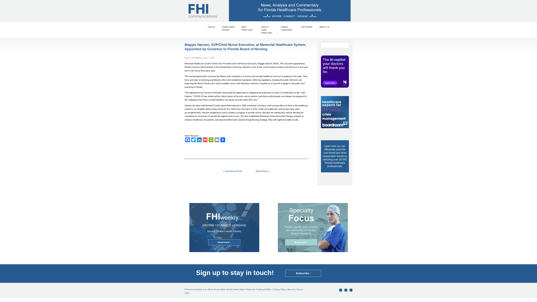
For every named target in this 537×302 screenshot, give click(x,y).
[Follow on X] (345, 290)
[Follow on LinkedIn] (351, 290)
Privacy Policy (280, 289)
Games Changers (286, 28)
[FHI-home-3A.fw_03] (224, 251)
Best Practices (247, 28)
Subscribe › (303, 273)
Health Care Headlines (266, 30)
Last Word (306, 27)
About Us (324, 27)
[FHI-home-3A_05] (313, 251)
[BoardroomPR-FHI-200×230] (335, 127)
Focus (211, 27)
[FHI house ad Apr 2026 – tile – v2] (335, 171)
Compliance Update (228, 28)
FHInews (198, 58)
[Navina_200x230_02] (335, 87)
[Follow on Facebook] (340, 290)
